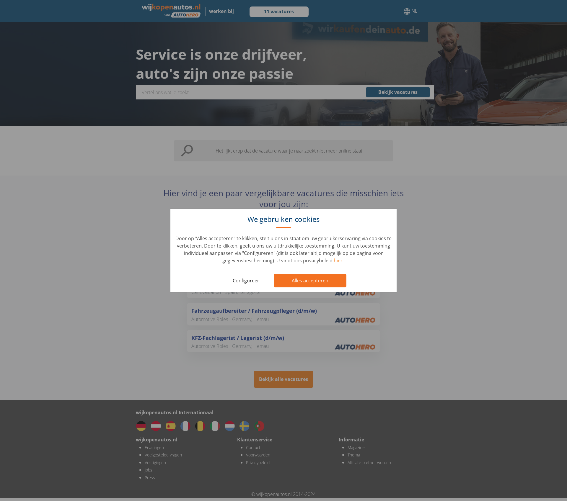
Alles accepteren (310, 280)
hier (339, 260)
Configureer (246, 280)
